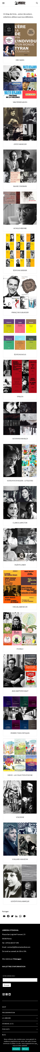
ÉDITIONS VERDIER (20, 270)
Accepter (16, 1049)
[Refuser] (37, 1044)
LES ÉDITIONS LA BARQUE (20, 901)
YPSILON (20, 396)
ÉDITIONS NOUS (20, 354)
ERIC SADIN (20, 60)
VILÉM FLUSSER (20, 565)
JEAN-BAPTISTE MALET (20, 691)
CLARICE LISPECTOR (20, 523)
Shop (4, 1007)
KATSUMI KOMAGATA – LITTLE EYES (20, 481)
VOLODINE (20, 817)
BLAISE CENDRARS (20, 186)
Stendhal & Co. (8, 1024)
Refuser (25, 1049)
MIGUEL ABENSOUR (20, 607)
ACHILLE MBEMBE (20, 228)
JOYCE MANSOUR (20, 144)
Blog (4, 1035)
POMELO (20, 649)
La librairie (6, 1018)
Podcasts (6, 1029)
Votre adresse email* (9, 976)
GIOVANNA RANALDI (20, 439)
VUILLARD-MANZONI (20, 859)
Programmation (8, 1012)
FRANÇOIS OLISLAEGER (20, 312)
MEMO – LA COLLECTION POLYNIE (20, 775)
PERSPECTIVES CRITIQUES (20, 733)
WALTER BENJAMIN (20, 102)
